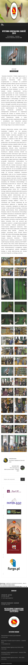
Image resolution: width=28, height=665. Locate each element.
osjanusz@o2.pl (9, 598)
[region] (14, 11)
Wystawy (14, 69)
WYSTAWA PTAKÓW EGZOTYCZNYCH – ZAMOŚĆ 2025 (13, 641)
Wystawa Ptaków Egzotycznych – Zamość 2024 (13, 652)
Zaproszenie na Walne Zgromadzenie (11, 635)
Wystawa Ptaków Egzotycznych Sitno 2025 (12, 647)
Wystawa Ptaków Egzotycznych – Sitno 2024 (12, 657)
